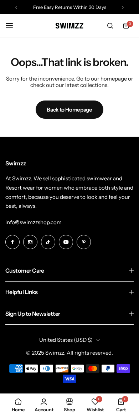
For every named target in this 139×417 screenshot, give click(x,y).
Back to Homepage (69, 109)
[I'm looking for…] (110, 26)
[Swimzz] (69, 25)
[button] (16, 7)
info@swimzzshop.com (33, 222)
